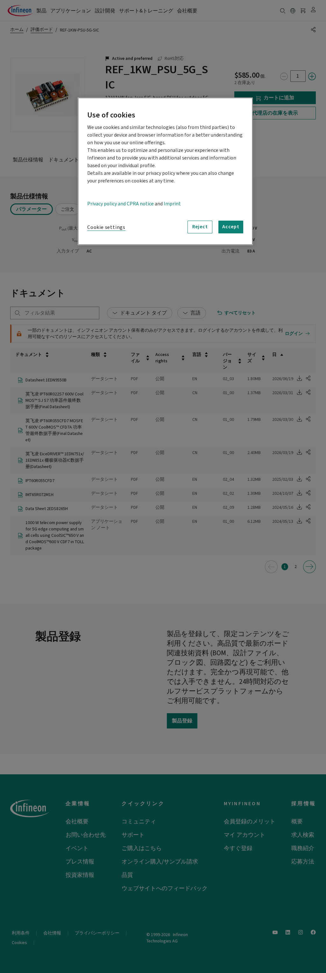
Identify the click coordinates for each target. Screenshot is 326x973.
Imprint (172, 203)
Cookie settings (106, 227)
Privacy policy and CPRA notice (120, 203)
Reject (200, 226)
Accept (230, 226)
